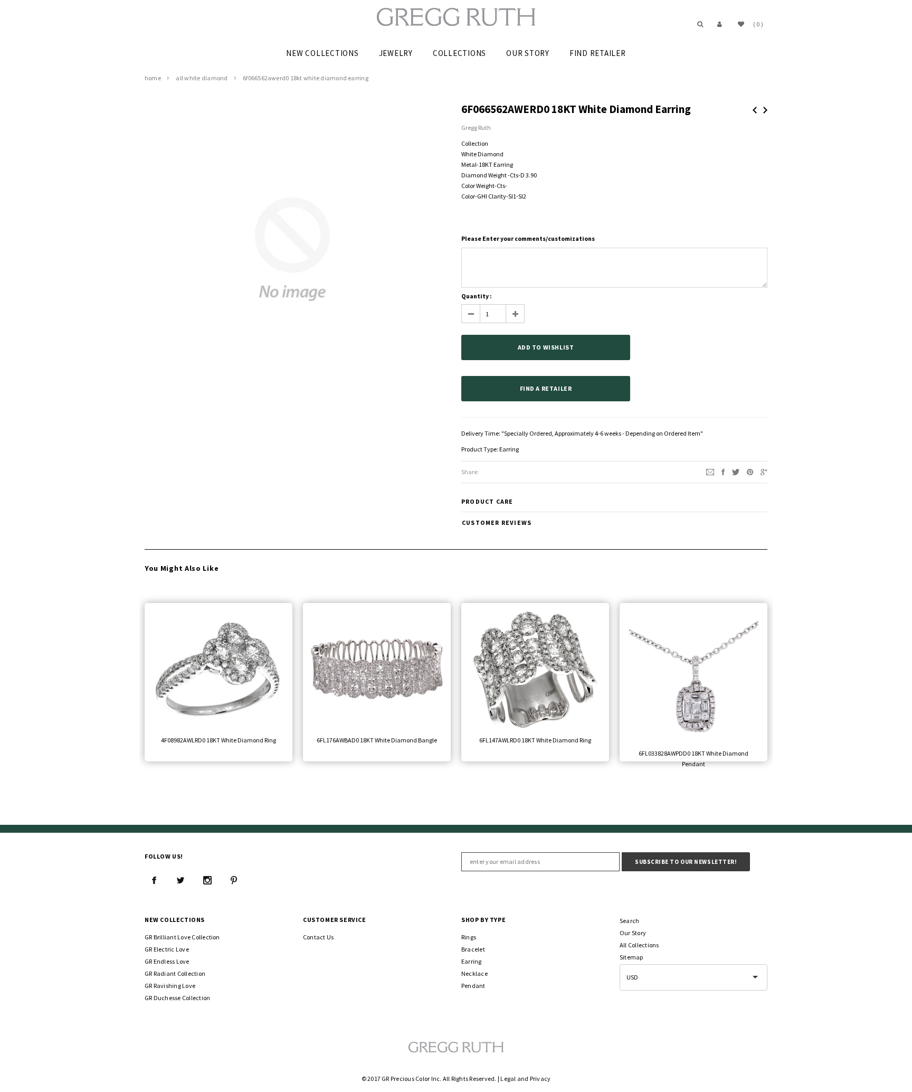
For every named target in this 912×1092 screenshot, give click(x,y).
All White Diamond (201, 78)
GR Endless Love (167, 961)
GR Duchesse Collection (177, 998)
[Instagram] (207, 880)
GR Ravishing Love (170, 986)
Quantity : (476, 296)
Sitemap (631, 957)
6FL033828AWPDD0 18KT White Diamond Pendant (693, 758)
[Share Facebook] (723, 471)
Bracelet (473, 949)
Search (629, 921)
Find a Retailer (546, 388)
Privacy (540, 1078)
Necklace (474, 973)
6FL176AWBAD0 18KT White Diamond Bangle (377, 740)
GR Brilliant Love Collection (182, 937)
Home (153, 78)
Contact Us (318, 937)
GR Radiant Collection (175, 973)
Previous (755, 110)
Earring (509, 449)
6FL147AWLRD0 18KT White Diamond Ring (535, 740)
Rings (468, 937)
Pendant (473, 986)
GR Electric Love (167, 949)
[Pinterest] (750, 471)
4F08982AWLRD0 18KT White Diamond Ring (218, 740)
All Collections (639, 945)
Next (765, 110)
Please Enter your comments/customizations (528, 238)
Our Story (633, 933)
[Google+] (764, 471)
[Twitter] (735, 471)
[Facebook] (154, 880)
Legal (508, 1078)
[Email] (710, 471)
